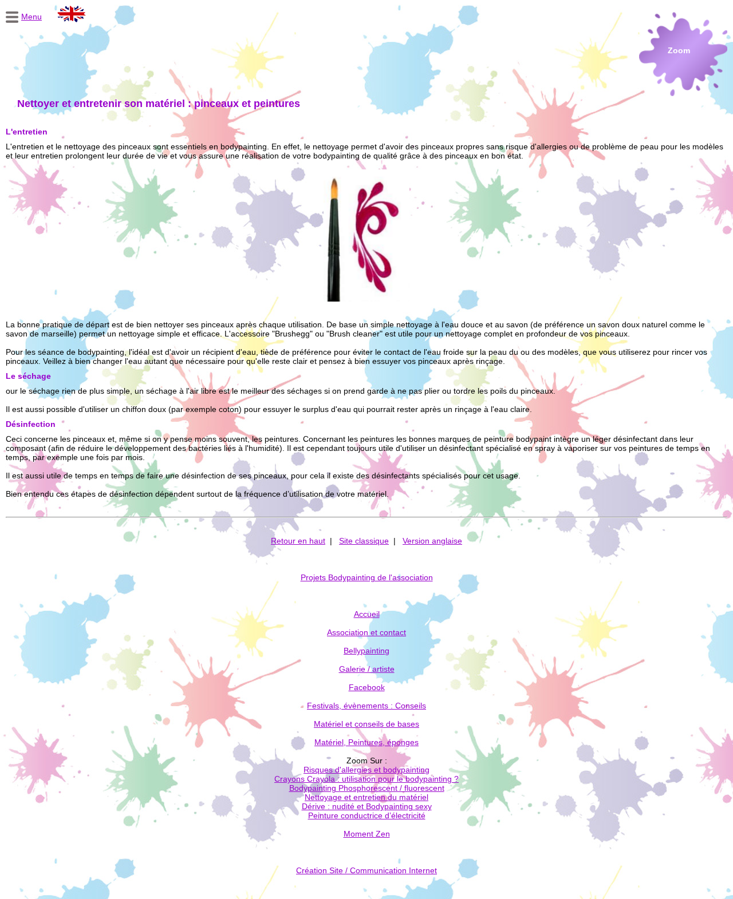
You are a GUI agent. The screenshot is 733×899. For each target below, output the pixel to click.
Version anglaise (432, 540)
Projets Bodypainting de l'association (367, 577)
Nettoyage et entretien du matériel (366, 797)
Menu (31, 16)
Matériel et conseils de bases (366, 723)
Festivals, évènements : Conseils (366, 705)
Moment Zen (367, 833)
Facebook (367, 687)
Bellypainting (366, 650)
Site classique (364, 540)
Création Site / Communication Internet (366, 870)
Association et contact (366, 632)
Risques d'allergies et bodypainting (366, 769)
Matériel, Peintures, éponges (366, 742)
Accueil (367, 614)
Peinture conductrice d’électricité (366, 815)
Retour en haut (298, 540)
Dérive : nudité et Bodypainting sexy (367, 806)
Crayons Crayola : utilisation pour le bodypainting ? (366, 778)
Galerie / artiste (367, 669)
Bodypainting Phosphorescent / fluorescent (366, 788)
